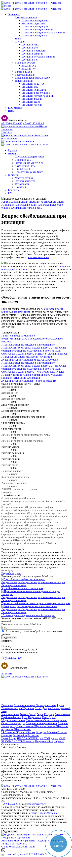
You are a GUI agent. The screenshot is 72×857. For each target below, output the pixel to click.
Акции (12, 153)
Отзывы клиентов (25, 181)
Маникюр (28, 335)
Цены (11, 110)
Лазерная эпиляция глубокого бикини (43, 32)
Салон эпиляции (11, 374)
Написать (6, 673)
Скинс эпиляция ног (55, 720)
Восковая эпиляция (52, 201)
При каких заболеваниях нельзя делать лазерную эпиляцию (35, 603)
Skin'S (18, 38)
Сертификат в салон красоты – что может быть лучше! (32, 371)
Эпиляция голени (31, 104)
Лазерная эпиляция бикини (37, 29)
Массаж (18, 840)
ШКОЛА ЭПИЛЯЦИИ (30, 738)
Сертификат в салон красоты (44, 350)
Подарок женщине (12, 344)
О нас (4, 846)
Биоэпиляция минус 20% (29, 162)
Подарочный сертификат (29, 171)
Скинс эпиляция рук (13, 723)
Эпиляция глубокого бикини (37, 95)
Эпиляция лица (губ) (33, 83)
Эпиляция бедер (30, 101)
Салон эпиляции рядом (36, 374)
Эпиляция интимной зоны (26, 207)
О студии (13, 175)
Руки (24, 717)
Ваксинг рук (28, 65)
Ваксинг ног (28, 68)
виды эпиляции (11, 582)
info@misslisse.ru (36, 804)
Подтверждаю (10, 831)
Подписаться (9, 637)
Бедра (40, 714)
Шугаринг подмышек (33, 50)
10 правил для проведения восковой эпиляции (28, 615)
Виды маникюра (11, 335)
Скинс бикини (34, 720)
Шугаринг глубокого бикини (38, 56)
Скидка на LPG (23, 168)
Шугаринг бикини (32, 53)
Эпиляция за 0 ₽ (24, 159)
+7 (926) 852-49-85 (11, 123)
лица (14, 311)
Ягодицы (49, 714)
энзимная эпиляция (53, 582)
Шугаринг (21, 41)
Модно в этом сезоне (13, 720)
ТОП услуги (51, 738)
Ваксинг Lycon (23, 71)
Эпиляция (14, 14)
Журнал (12, 150)
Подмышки (34, 717)
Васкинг (34, 201)
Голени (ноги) (28, 714)
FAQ (10, 193)
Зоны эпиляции (24, 80)
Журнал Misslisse (25, 732)
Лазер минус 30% (25, 165)
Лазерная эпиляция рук (34, 26)
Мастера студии (24, 178)
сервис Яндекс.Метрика (43, 813)
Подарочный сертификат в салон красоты (26, 347)
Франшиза (29, 840)
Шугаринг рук (29, 47)
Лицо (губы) (49, 717)
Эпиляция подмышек (33, 23)
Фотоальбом (22, 184)
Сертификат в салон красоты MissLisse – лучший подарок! (34, 353)
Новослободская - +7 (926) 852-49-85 (26, 854)
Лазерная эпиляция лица (35, 20)
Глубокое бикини (11, 717)
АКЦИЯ (19, 489)
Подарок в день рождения (29, 156)
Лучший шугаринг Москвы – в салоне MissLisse (28, 380)
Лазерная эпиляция (26, 17)
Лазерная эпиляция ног (34, 35)
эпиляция (7, 585)
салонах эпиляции (38, 257)
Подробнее (7, 492)
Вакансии (20, 187)
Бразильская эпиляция (14, 201)
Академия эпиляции (47, 840)
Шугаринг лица (30, 44)
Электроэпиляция (25, 74)
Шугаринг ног (29, 59)
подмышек (24, 311)
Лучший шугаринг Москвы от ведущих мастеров (29, 359)
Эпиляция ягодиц (31, 98)
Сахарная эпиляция (13, 356)
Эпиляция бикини (26, 204)
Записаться (7, 843)
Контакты (13, 190)
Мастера (52, 732)
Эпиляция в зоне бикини (35, 92)
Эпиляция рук (29, 86)
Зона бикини (62, 714)
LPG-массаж (15, 107)
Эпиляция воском (25, 62)
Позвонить (21, 843)
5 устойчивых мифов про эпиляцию (22, 588)
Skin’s (38, 708)
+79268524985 (9, 804)
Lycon (60, 705)
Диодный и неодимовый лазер (32, 77)
